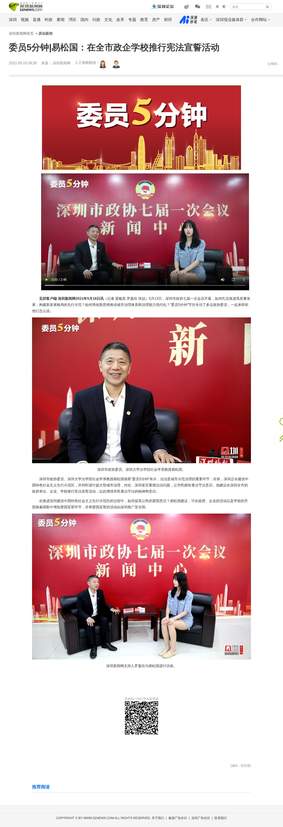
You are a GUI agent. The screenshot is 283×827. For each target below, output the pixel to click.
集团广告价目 (177, 818)
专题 (132, 19)
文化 (108, 19)
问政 (96, 19)
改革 (120, 19)
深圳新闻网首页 (21, 33)
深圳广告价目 (200, 818)
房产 (156, 19)
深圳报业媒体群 (230, 19)
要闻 (61, 19)
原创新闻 (45, 33)
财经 (168, 19)
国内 (84, 19)
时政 (49, 19)
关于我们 (158, 818)
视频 (25, 19)
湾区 (72, 19)
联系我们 (220, 818)
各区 (204, 19)
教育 (144, 19)
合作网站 (259, 19)
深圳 (13, 19)
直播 (37, 19)
